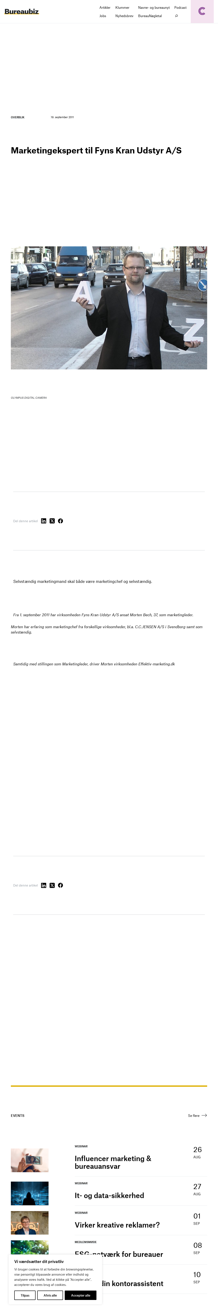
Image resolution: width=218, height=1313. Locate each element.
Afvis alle (50, 1295)
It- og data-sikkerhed (109, 1195)
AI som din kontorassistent (119, 1283)
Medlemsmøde (86, 1242)
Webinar (81, 1146)
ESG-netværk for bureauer (119, 1254)
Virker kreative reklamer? (117, 1225)
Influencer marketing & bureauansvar (113, 1162)
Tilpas (25, 1295)
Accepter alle (80, 1295)
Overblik (17, 117)
